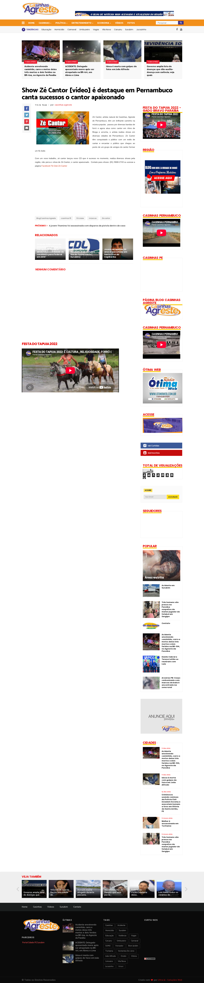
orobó (123, 956)
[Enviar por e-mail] (26, 128)
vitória (134, 956)
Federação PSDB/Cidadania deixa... (139, 892)
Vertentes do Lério (126, 951)
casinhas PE (66, 218)
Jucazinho (141, 29)
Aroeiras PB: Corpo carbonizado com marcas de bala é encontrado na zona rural (171, 683)
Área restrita (154, 577)
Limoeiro (109, 961)
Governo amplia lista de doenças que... (33, 894)
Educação (46, 29)
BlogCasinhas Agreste (46, 218)
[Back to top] (197, 976)
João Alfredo (110, 956)
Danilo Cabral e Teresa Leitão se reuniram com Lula (170, 660)
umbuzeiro (121, 940)
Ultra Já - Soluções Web (170, 980)
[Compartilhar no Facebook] (26, 108)
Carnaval (71, 29)
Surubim (129, 29)
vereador (119, 945)
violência (122, 935)
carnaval (134, 940)
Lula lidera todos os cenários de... (168, 894)
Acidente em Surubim (168, 586)
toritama (109, 951)
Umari (120, 966)
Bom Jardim (133, 945)
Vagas (96, 29)
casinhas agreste (63, 105)
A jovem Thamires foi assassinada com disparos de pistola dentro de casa (87, 225)
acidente (121, 925)
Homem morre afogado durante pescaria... (85, 892)
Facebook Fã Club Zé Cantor (54, 166)
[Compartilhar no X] (26, 115)
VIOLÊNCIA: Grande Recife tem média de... (59, 892)
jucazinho (109, 966)
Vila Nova (106, 29)
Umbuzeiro (84, 29)
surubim (122, 930)
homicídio (109, 930)
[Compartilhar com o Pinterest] (26, 121)
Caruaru (118, 29)
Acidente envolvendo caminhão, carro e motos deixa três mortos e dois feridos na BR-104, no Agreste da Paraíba (40, 71)
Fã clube (80, 218)
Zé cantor (106, 218)
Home (31, 23)
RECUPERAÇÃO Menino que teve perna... (112, 892)
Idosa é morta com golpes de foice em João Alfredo (121, 68)
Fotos (131, 23)
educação (109, 935)
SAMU (107, 945)
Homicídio (59, 29)
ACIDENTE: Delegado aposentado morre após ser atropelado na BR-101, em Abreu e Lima (79, 71)
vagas (133, 935)
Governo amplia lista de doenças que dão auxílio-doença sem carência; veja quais (160, 71)
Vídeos (119, 23)
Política (61, 23)
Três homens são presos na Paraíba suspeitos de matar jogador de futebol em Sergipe (171, 609)
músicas (93, 218)
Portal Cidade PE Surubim (33, 942)
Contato (166, 623)
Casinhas (44, 23)
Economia (103, 23)
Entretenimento (81, 23)
